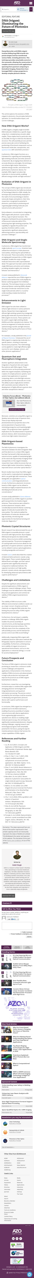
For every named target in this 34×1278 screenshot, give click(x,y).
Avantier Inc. (8, 1112)
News (5, 1178)
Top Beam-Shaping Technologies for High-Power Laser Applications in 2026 (22, 1048)
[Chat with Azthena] (29, 1274)
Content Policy (8, 1216)
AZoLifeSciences (21, 1167)
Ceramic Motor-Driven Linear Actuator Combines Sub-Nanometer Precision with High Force (22, 991)
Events (19, 1180)
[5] (6, 991)
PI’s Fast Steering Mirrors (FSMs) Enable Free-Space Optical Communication (22, 957)
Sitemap (19, 1192)
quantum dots (6, 150)
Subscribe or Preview (15, 1123)
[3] (6, 974)
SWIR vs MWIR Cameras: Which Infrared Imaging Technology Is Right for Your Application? (21, 1074)
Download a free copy (17, 410)
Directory (7, 1187)
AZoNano (7, 1160)
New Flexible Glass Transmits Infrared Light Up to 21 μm (22, 982)
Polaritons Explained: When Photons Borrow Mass (21, 1057)
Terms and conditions (14, 841)
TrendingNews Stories (6, 947)
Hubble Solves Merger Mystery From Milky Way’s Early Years (22, 965)
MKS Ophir (8, 1098)
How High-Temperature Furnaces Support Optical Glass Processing (17, 1102)
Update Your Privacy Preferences (18, 1273)
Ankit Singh (17, 865)
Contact (6, 1205)
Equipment (7, 1182)
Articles (6, 1180)
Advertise (7, 1208)
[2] (6, 966)
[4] (6, 983)
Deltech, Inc (8, 1106)
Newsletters (7, 1203)
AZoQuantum (21, 1160)
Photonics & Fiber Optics (16, 1139)
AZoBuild (6, 1167)
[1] (6, 957)
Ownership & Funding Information (10, 1219)
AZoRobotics (7, 1163)
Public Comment (27, 932)
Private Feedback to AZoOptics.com (21, 934)
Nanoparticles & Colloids (16, 1130)
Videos (6, 1185)
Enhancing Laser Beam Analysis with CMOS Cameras (15, 1094)
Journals (6, 1192)
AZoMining (7, 1170)
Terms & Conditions (10, 1210)
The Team (20, 1194)
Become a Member (9, 1201)
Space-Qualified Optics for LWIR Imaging (17, 1110)
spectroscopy (16, 248)
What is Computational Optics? (21, 1064)
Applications (20, 1185)
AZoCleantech (8, 1165)
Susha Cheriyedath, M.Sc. (22, 44)
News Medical (21, 1165)
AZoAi (18, 1163)
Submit (29, 936)
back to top (28, 1225)
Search (6, 1198)
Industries (20, 1187)
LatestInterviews (27, 947)
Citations (6, 903)
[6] (6, 1074)
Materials (19, 1182)
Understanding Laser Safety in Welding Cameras (16, 1086)
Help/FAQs (20, 1189)
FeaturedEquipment (17, 947)
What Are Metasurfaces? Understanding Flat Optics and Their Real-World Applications (22, 1039)
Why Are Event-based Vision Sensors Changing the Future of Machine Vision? (22, 1030)
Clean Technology (14, 1122)
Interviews (7, 1189)
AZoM (5, 1158)
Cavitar (7, 1090)
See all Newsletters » (8, 1147)
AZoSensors (20, 1158)
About (6, 1196)
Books (18, 1178)
